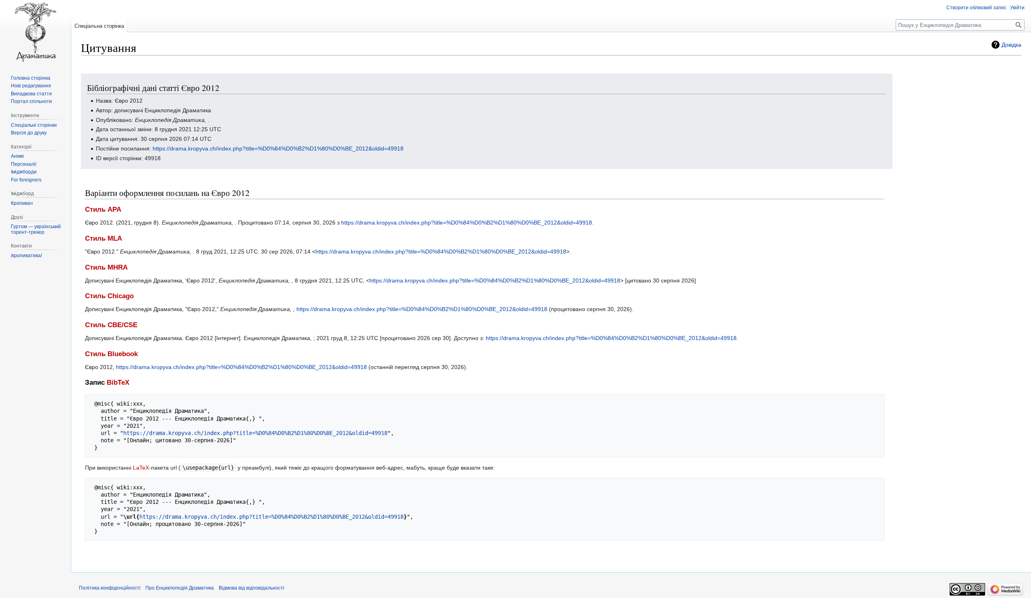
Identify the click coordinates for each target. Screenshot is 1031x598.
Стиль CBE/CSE (111, 325)
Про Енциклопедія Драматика (179, 588)
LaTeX (141, 467)
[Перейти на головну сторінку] (35, 32)
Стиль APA (103, 209)
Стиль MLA (103, 238)
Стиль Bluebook (111, 354)
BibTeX (118, 382)
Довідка (1011, 44)
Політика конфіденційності (110, 588)
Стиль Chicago (109, 296)
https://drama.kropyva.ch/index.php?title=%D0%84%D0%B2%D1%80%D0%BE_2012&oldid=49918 (278, 148)
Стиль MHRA (106, 267)
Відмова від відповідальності (251, 588)
